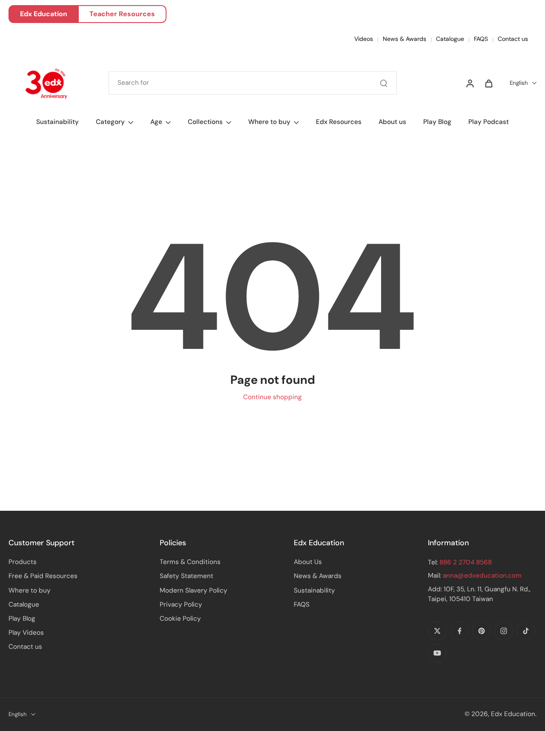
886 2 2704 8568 (465, 562)
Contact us (513, 39)
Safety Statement (186, 576)
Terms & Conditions (190, 562)
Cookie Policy (180, 618)
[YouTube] (437, 653)
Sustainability (314, 590)
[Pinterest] (481, 631)
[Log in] (469, 83)
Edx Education (43, 13)
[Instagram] (503, 631)
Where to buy (30, 590)
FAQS (481, 39)
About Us (308, 562)
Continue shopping (272, 397)
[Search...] (384, 83)
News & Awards (404, 39)
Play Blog (22, 618)
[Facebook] (459, 631)
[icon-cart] (488, 83)
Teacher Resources (122, 13)
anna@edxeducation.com (482, 575)
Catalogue (450, 39)
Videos (363, 39)
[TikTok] (525, 631)
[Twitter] (437, 631)
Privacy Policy (181, 604)
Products (23, 562)
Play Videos (26, 632)
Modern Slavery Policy (193, 590)
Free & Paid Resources (43, 576)
